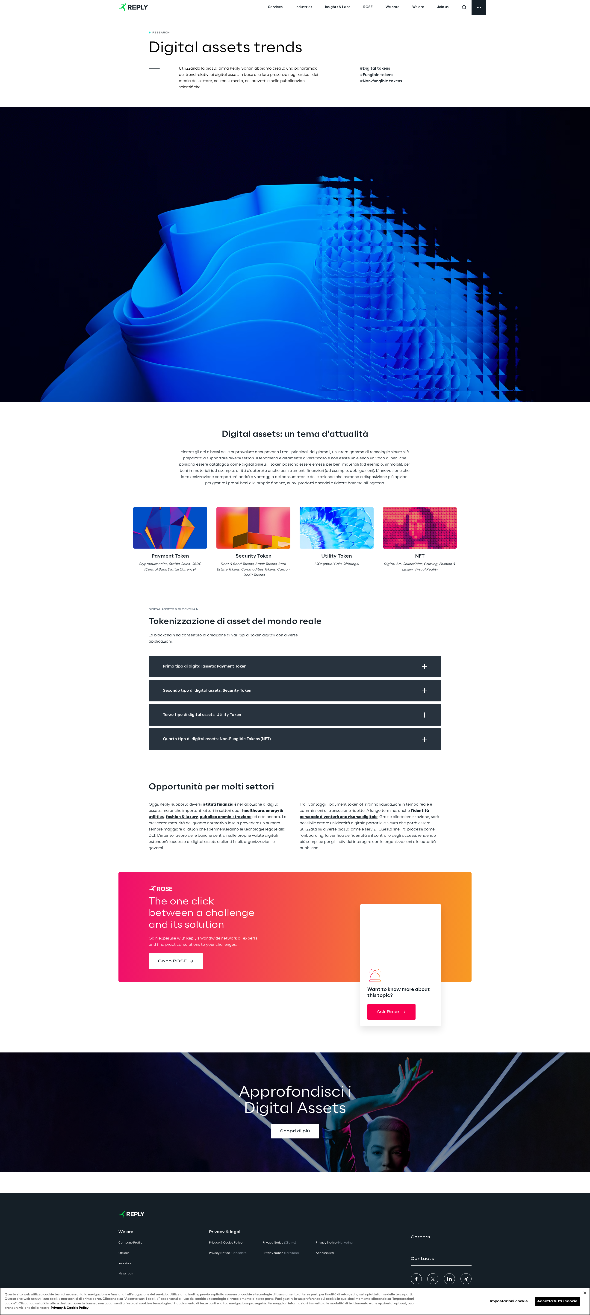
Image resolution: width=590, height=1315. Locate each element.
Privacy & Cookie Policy (69, 1308)
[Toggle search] (464, 7)
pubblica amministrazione (225, 817)
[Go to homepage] (133, 7)
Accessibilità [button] (325, 1253)
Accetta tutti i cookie (557, 1301)
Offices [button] (123, 1253)
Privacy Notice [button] (228, 1253)
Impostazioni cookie (509, 1301)
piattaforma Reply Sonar (229, 68)
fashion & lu (177, 817)
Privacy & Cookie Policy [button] (225, 1242)
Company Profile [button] (130, 1242)
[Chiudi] (585, 1293)
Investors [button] (124, 1263)
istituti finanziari (219, 804)
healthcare (253, 811)
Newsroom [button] (126, 1273)
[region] (295, 1301)
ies (161, 817)
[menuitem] (275, 7)
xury (193, 817)
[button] (176, 961)
